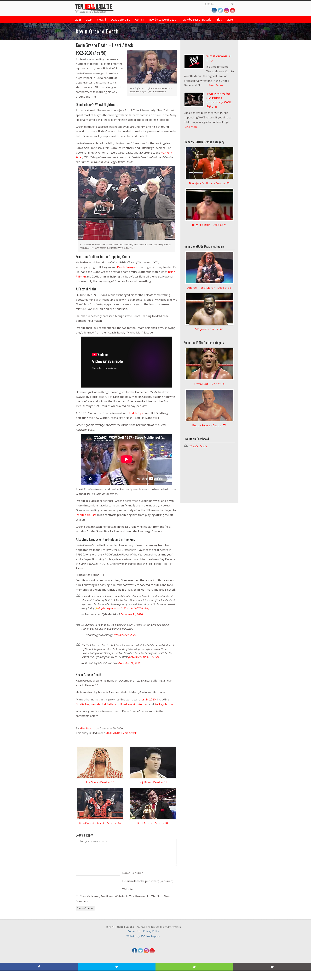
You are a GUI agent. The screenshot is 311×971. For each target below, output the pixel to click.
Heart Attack (129, 733)
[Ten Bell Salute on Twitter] (220, 12)
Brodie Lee (82, 704)
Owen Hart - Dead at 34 (209, 384)
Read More (216, 85)
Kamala (96, 704)
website (127, 889)
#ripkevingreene (107, 608)
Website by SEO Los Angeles (143, 936)
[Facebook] (134, 952)
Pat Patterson (110, 704)
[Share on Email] (194, 967)
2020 (109, 733)
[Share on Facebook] (39, 967)
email (147, 881)
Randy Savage (126, 267)
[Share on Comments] (272, 967)
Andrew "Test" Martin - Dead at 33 (209, 287)
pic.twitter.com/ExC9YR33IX (143, 657)
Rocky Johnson (164, 704)
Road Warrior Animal (134, 704)
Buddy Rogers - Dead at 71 (209, 425)
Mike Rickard (87, 728)
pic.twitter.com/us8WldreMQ (133, 608)
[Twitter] (140, 952)
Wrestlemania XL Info (219, 58)
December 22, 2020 (129, 663)
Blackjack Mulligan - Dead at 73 (209, 183)
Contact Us (134, 931)
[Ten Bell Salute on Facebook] (214, 12)
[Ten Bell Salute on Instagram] (226, 12)
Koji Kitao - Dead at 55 (153, 782)
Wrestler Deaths (94, 6)
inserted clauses (86, 515)
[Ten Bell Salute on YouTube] (232, 12)
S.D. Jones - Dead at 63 (209, 329)
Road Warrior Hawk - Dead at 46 (100, 823)
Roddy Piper (137, 413)
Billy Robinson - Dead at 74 (209, 225)
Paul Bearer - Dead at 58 (153, 823)
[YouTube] (152, 952)
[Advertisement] (209, 474)
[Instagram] (146, 952)
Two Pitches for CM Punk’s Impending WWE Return (219, 100)
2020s (116, 733)
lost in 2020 (148, 699)
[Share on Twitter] (117, 967)
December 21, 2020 (132, 614)
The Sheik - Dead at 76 (100, 782)
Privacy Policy (151, 931)
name (133, 873)
